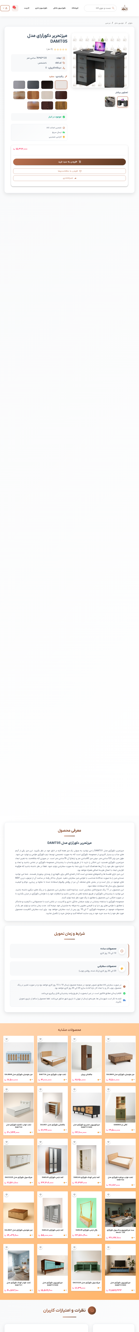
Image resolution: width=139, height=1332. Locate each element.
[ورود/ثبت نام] (5, 8)
